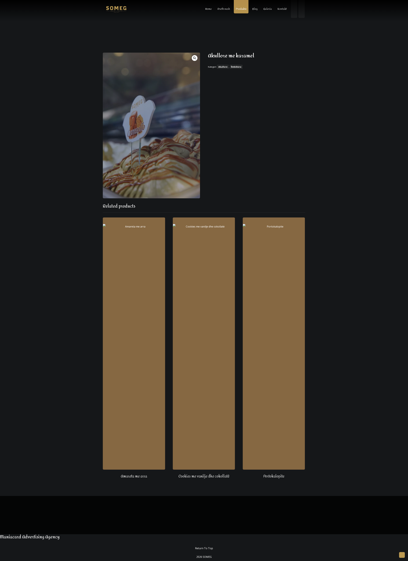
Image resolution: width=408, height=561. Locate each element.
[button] (194, 58)
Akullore (222, 66)
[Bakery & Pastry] (116, 9)
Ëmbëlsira (236, 66)
